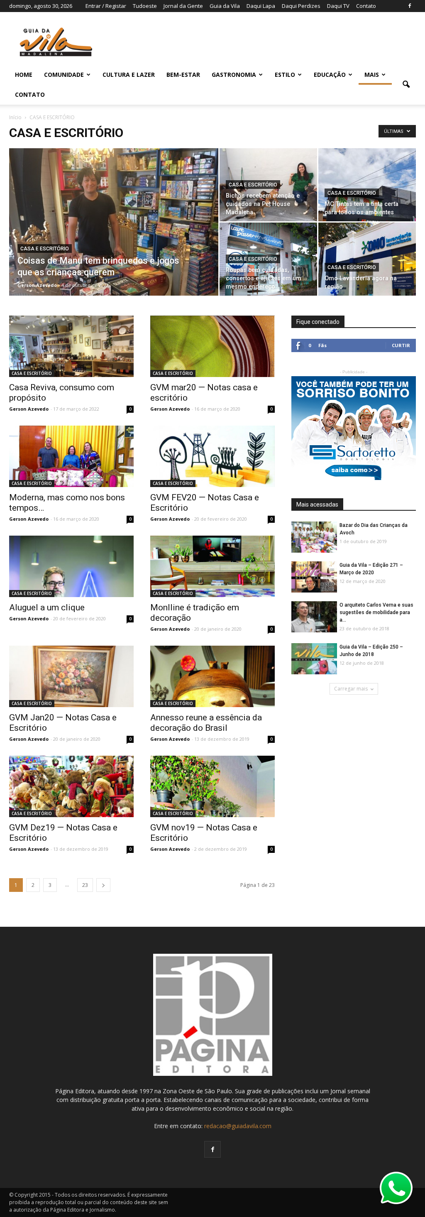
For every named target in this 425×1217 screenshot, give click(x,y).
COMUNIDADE (64, 74)
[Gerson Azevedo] (113, 244)
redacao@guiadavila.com (237, 1126)
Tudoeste (145, 6)
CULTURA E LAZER (129, 74)
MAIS (371, 74)
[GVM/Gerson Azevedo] (71, 346)
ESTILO (285, 74)
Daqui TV (338, 6)
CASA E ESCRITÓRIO (44, 249)
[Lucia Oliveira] (71, 456)
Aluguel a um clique (47, 607)
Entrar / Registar (105, 6)
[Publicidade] (353, 428)
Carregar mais (351, 688)
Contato (366, 6)
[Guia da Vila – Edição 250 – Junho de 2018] (314, 659)
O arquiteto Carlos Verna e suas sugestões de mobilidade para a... (376, 612)
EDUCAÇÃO (330, 74)
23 (85, 885)
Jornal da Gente (183, 6)
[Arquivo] (71, 676)
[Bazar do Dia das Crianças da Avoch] (314, 537)
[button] (406, 85)
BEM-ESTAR (183, 74)
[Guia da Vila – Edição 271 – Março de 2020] (314, 577)
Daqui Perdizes (301, 6)
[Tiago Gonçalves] (314, 617)
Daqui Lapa (261, 6)
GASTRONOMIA (234, 74)
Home (23, 74)
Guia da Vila (225, 6)
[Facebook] (409, 6)
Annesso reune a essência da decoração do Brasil (206, 723)
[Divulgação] (268, 264)
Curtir (401, 345)
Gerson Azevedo (37, 285)
